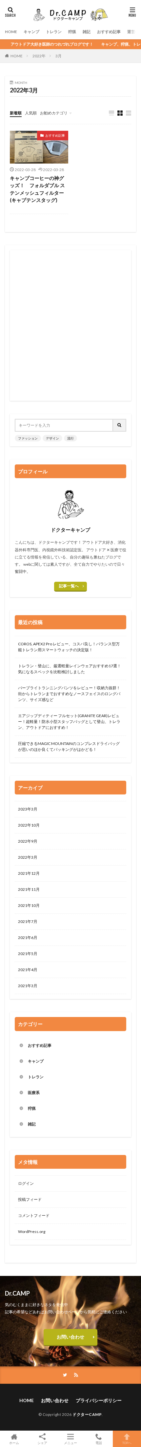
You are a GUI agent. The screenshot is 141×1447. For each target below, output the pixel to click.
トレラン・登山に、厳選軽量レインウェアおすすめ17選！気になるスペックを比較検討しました (69, 668)
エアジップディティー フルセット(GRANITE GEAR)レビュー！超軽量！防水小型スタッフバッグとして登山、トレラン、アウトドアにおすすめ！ (69, 721)
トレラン (54, 31)
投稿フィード (30, 1199)
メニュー (70, 1442)
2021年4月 (27, 969)
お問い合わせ (70, 1336)
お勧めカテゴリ (54, 112)
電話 (98, 1442)
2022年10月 (29, 825)
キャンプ (31, 31)
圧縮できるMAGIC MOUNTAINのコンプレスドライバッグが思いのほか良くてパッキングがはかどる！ (69, 746)
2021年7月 (27, 921)
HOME (11, 31)
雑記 (87, 31)
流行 (70, 438)
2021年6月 (27, 937)
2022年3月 (27, 857)
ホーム (14, 1442)
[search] (119, 425)
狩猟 (72, 31)
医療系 (34, 1092)
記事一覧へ (69, 585)
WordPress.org (31, 1231)
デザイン (52, 438)
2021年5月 (27, 953)
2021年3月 (27, 985)
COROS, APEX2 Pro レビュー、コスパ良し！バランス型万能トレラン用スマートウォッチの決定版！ (69, 646)
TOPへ (126, 1442)
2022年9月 (27, 841)
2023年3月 (27, 809)
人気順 (31, 112)
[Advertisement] (70, 325)
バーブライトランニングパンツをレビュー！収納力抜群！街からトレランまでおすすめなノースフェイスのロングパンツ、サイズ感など (69, 693)
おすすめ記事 (109, 31)
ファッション (28, 438)
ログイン (26, 1183)
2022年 (39, 55)
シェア (42, 1443)
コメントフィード (34, 1215)
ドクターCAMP (87, 1414)
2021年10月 (29, 905)
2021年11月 (29, 889)
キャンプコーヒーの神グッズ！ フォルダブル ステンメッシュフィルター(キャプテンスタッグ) (37, 189)
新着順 (16, 112)
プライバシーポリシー (99, 1400)
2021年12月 (29, 873)
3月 (58, 55)
